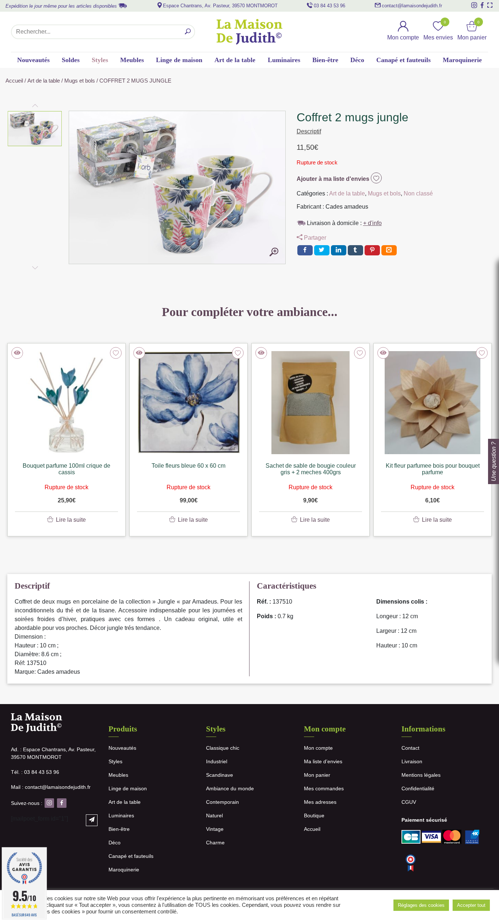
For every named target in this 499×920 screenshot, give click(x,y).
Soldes (71, 60)
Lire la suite (71, 520)
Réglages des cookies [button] (421, 905)
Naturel (214, 815)
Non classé (418, 193)
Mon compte (318, 748)
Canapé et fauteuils (403, 60)
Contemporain (222, 802)
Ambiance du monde (230, 788)
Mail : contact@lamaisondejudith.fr (51, 787)
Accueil (14, 81)
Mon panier (317, 775)
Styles (100, 60)
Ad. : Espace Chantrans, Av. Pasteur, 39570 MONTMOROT (53, 753)
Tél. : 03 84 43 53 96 (35, 772)
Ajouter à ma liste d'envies (334, 179)
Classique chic (222, 748)
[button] (35, 128)
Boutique (314, 815)
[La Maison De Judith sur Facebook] (482, 5)
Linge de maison (179, 60)
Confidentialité (417, 788)
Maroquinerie (462, 60)
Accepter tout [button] (471, 905)
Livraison (411, 761)
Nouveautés (33, 60)
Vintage (215, 829)
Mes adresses (320, 802)
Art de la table (234, 60)
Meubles (132, 60)
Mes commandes (324, 788)
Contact (410, 748)
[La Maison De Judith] (249, 32)
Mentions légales (421, 775)
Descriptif (309, 131)
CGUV (408, 802)
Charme (215, 842)
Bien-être (325, 60)
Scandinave (219, 775)
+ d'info (372, 223)
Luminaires (284, 60)
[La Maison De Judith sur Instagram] (474, 5)
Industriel (216, 761)
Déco (357, 60)
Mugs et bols (79, 81)
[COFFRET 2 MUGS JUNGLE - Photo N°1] (274, 252)
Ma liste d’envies (323, 761)
